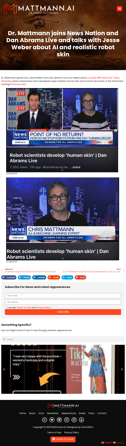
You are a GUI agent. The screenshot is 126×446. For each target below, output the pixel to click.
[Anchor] (81, 419)
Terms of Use (24, 307)
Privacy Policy (43, 307)
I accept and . (29, 307)
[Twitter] (51, 419)
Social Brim (87, 427)
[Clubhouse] (66, 419)
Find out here (18, 84)
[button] (119, 8)
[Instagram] (44, 419)
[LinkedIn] (59, 419)
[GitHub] (74, 419)
